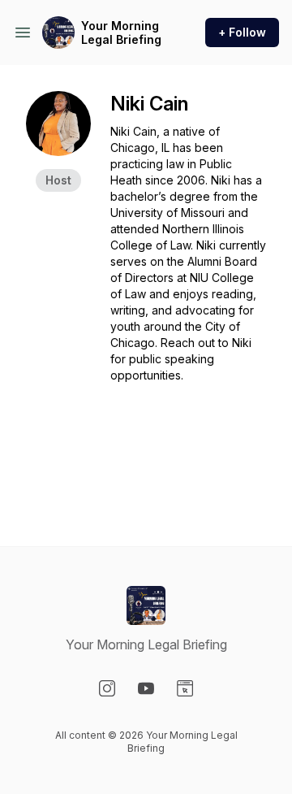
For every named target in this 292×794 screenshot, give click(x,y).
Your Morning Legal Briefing (121, 33)
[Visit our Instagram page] (107, 688)
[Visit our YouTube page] (146, 688)
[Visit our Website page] (185, 688)
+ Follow (242, 32)
